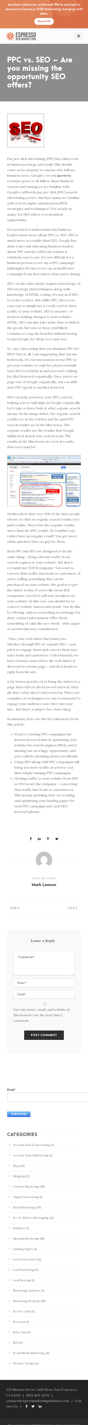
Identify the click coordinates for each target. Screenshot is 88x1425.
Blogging (19, 1176)
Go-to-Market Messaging (31, 1218)
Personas (19, 1322)
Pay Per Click (22, 1311)
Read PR (44, 21)
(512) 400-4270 (37, 1395)
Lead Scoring (22, 1280)
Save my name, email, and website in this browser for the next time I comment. (41, 1015)
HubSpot (19, 1228)
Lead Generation (24, 1259)
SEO (16, 1342)
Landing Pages (23, 1249)
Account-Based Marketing (31, 1155)
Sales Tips (20, 1332)
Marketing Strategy (26, 1301)
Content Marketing (26, 1186)
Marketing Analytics (26, 1290)
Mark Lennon (44, 885)
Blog (16, 1166)
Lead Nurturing (23, 1270)
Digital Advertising (26, 1197)
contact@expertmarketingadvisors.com (37, 1401)
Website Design (23, 1363)
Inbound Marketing (26, 1238)
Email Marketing (24, 1207)
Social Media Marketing (29, 1353)
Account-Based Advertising (31, 1145)
